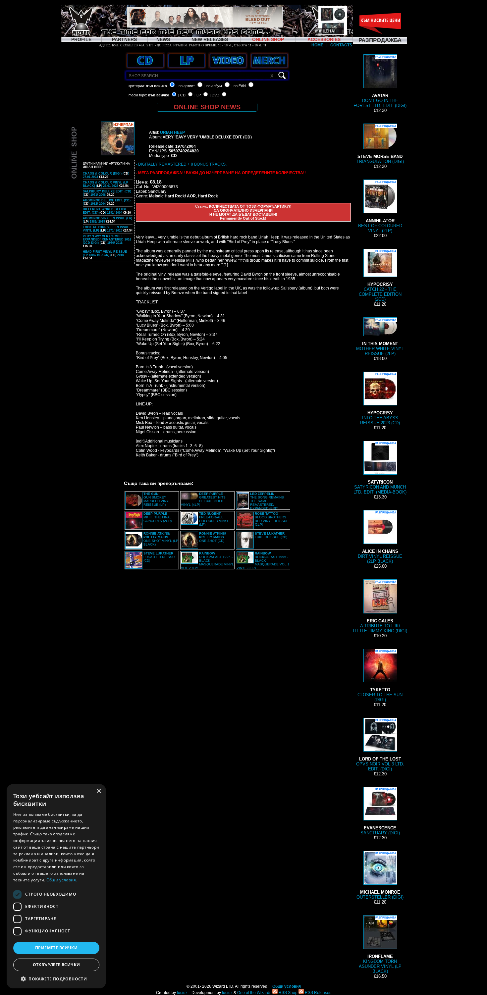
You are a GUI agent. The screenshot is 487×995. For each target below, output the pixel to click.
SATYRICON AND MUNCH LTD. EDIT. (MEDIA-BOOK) (379, 468)
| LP (197, 95)
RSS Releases (317, 992)
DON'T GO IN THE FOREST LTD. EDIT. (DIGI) (379, 81)
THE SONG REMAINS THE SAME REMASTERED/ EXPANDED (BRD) (267, 501)
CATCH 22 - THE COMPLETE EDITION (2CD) (380, 276)
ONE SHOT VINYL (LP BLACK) (160, 539)
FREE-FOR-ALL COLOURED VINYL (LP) (214, 519)
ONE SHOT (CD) (212, 537)
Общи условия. (61, 880)
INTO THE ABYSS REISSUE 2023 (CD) (380, 399)
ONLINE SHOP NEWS (207, 107)
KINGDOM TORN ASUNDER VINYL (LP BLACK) (380, 945)
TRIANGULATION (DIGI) (380, 144)
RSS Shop (288, 992)
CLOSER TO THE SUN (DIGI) (380, 676)
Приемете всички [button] (56, 948)
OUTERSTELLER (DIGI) (380, 876)
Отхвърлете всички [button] (56, 965)
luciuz (182, 992)
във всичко (156, 86)
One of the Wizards (254, 992)
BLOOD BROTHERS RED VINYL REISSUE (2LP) (272, 519)
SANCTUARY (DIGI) (380, 811)
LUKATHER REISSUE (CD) (160, 556)
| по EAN (239, 86)
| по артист (186, 86)
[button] (56, 978)
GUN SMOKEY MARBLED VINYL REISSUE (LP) (157, 499)
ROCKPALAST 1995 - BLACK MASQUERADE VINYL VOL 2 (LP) (207, 560)
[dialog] (56, 886)
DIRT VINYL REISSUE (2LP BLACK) (380, 537)
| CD (182, 95)
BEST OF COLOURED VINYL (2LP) (380, 207)
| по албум (213, 86)
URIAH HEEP (172, 132)
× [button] (98, 791)
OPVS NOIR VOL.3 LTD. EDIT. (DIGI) (380, 745)
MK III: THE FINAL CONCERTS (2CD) (157, 517)
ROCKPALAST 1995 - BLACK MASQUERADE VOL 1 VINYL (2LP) (263, 560)
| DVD (214, 95)
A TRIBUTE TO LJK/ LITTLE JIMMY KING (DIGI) (380, 606)
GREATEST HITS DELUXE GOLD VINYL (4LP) (203, 499)
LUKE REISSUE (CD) (271, 535)
